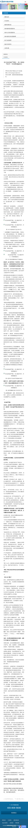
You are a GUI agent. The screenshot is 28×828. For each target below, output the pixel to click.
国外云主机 (13, 790)
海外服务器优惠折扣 (9, 28)
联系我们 (14, 813)
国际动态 (6, 17)
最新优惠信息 (7, 24)
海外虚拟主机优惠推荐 (10, 36)
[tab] (14, 13)
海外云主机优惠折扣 (9, 32)
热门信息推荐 (7, 40)
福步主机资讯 (7, 44)
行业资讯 (6, 21)
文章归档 (5, 13)
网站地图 (17, 822)
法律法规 (6, 48)
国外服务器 (20, 788)
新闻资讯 (6, 54)
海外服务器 (17, 74)
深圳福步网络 (7, 788)
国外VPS (6, 790)
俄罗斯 (18, 152)
